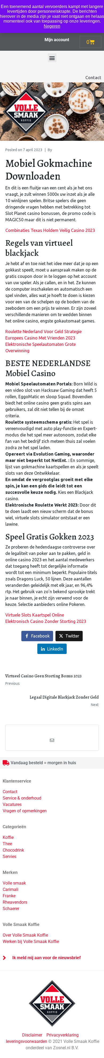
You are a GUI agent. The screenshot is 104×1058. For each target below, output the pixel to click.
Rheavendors (15, 902)
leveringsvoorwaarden (26, 1041)
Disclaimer (32, 1035)
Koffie (8, 837)
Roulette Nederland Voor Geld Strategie (43, 331)
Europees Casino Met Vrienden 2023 (40, 337)
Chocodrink (13, 850)
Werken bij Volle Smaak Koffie (31, 941)
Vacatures (12, 804)
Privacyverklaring (62, 1035)
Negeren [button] (52, 26)
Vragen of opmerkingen (25, 810)
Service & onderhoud (22, 798)
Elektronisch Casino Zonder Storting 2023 (45, 621)
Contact (93, 77)
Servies (9, 856)
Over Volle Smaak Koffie (25, 935)
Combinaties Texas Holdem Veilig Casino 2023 (50, 230)
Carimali (10, 889)
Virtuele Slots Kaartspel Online (34, 615)
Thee (7, 843)
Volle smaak (14, 883)
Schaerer (11, 908)
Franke (9, 895)
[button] (52, 57)
